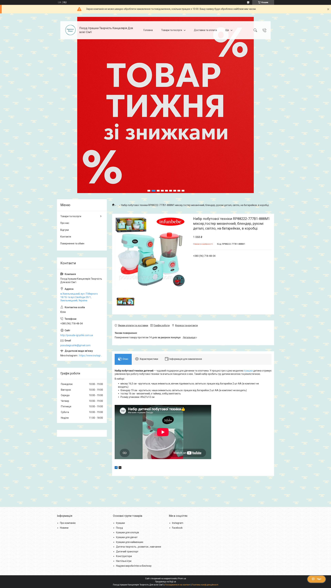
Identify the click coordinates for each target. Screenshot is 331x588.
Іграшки (120, 523)
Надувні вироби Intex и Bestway (134, 565)
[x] (120, 468)
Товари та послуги (171, 30)
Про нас (64, 223)
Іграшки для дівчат (127, 537)
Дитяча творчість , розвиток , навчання (138, 546)
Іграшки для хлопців (127, 532)
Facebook (177, 527)
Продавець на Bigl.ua (165, 581)
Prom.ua (182, 578)
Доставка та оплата (205, 30)
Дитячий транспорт (127, 551)
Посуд (119, 527)
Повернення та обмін (72, 243)
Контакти (65, 236)
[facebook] (116, 468)
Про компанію (68, 523)
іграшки (248, 370)
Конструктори (124, 556)
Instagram (177, 523)
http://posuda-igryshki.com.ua (76, 335)
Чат (319, 579)
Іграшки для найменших (129, 542)
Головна (148, 30)
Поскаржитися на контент (177, 585)
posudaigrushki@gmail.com (75, 345)
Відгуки (64, 230)
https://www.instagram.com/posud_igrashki (91, 355)
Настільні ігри (123, 561)
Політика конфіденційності (205, 585)
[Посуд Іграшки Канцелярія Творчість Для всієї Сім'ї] (70, 30)
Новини (64, 527)
